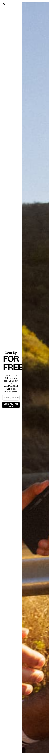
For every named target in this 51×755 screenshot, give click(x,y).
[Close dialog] (4, 4)
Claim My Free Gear (11, 404)
